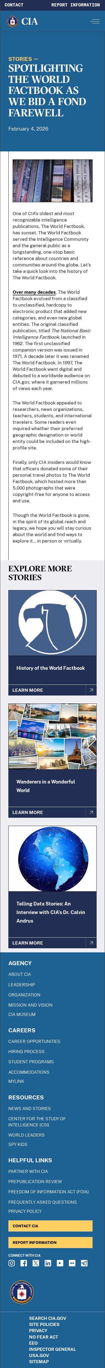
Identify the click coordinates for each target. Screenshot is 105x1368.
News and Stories (29, 1108)
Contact (14, 5)
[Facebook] (24, 1265)
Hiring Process (26, 1051)
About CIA (19, 974)
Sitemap (39, 1361)
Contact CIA (25, 1226)
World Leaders (26, 1135)
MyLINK (16, 1081)
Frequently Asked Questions (42, 1202)
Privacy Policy (24, 1211)
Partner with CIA (28, 1171)
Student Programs (31, 1061)
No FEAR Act (43, 1337)
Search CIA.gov (47, 1318)
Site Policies (44, 1324)
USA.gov (39, 1355)
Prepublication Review (35, 1181)
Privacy (38, 1330)
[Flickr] (73, 1265)
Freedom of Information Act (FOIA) (48, 1191)
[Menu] (94, 21)
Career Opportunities (34, 1041)
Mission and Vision (30, 1005)
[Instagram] (12, 1265)
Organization (24, 995)
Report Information (75, 5)
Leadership (21, 984)
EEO (33, 1343)
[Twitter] (37, 1265)
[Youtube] (61, 1265)
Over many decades (34, 292)
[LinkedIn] (49, 1265)
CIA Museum (22, 1014)
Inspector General (52, 1349)
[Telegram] (85, 1265)
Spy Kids (17, 1144)
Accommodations (29, 1072)
